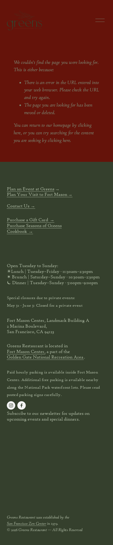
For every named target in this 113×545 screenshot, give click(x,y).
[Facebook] (21, 405)
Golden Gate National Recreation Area (45, 357)
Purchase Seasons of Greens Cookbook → (34, 228)
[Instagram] (11, 405)
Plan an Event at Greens (30, 188)
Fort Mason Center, (26, 351)
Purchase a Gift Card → (30, 219)
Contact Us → (21, 205)
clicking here (59, 140)
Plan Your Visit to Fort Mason (37, 194)
